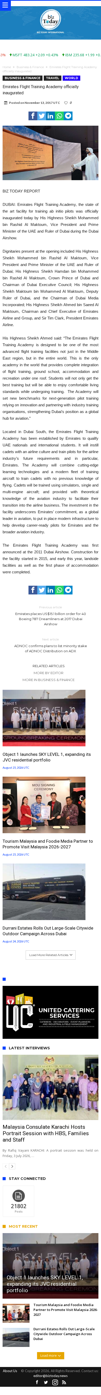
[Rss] (64, 1382)
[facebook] (32, 116)
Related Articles (49, 666)
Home (7, 67)
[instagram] (55, 1382)
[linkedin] (50, 116)
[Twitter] (46, 1382)
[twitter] (41, 116)
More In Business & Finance (49, 680)
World (71, 78)
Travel (52, 78)
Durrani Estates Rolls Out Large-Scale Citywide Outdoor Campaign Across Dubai (48, 930)
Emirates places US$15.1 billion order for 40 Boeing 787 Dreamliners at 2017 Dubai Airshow (50, 615)
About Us (10, 1371)
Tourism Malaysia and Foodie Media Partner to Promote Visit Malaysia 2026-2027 (48, 844)
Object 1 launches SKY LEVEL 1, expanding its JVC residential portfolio (47, 757)
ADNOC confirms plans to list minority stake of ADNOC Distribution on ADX (50, 645)
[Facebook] (37, 1382)
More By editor (48, 673)
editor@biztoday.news (50, 1376)
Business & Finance (30, 67)
